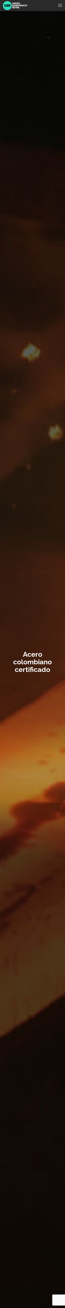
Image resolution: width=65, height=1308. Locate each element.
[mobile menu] (60, 5)
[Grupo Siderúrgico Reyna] (15, 5)
